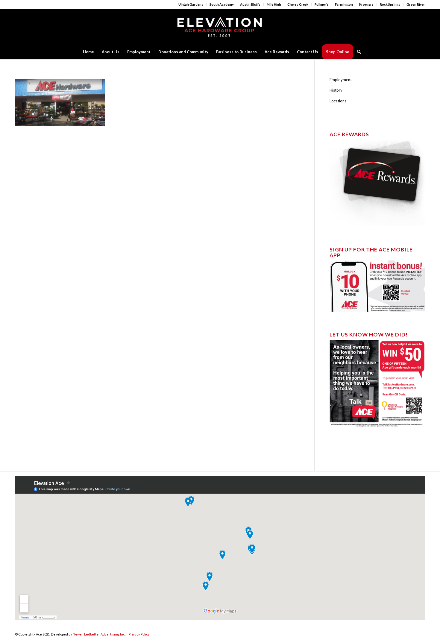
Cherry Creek (297, 4)
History (336, 90)
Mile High (274, 4)
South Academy (222, 4)
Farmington (344, 4)
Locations (338, 100)
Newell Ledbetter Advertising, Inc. (99, 634)
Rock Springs (390, 4)
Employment (341, 79)
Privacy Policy (139, 634)
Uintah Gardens (190, 4)
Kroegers (366, 4)
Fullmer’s (322, 4)
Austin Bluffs (250, 4)
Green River (415, 4)
